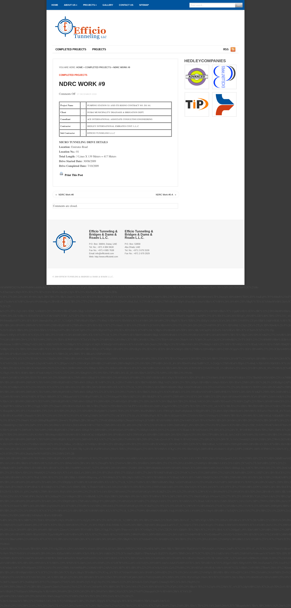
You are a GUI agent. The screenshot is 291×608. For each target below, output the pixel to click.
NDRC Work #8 (66, 194)
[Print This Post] (61, 175)
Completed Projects (70, 49)
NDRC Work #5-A (164, 194)
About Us (70, 5)
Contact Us (126, 5)
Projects (90, 5)
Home (54, 5)
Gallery (108, 5)
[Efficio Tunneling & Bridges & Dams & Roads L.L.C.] (92, 28)
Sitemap (144, 5)
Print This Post (74, 175)
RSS (226, 49)
